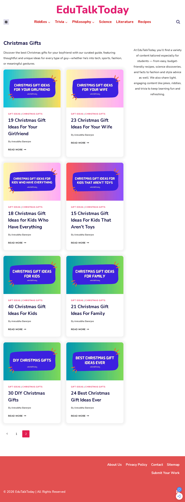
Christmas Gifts (32, 114)
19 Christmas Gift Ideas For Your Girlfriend (27, 127)
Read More (17, 149)
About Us (114, 464)
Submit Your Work (165, 473)
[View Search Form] (178, 22)
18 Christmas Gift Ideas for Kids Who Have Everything (28, 220)
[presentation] (32, 88)
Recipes (144, 21)
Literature (125, 21)
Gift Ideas (14, 114)
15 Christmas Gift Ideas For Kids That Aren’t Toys (91, 220)
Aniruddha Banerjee (21, 141)
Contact (157, 464)
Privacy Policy (136, 464)
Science (105, 21)
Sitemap (173, 464)
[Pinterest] (6, 22)
